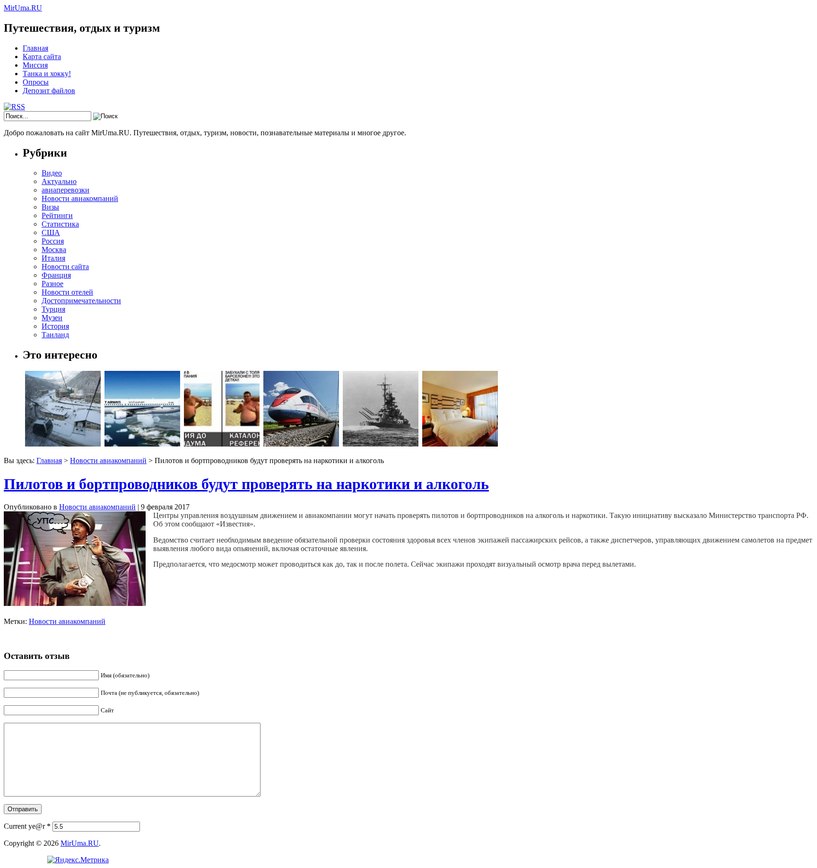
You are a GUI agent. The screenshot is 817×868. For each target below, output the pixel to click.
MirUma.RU (23, 8)
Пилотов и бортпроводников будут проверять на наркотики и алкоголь (246, 483)
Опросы (36, 82)
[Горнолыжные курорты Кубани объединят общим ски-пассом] (63, 444)
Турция (53, 309)
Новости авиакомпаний (80, 198)
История (55, 326)
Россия (53, 241)
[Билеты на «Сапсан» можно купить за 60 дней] (301, 444)
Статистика (60, 224)
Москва (54, 249)
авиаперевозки (65, 190)
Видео (52, 173)
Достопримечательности (81, 301)
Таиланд (55, 335)
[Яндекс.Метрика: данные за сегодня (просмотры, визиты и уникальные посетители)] (78, 860)
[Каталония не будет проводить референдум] (222, 444)
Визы (50, 207)
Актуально (59, 181)
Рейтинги (57, 215)
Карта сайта (42, 57)
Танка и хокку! (47, 74)
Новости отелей (67, 292)
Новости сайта (65, 267)
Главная (35, 48)
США (51, 232)
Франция (56, 275)
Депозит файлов (49, 91)
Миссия (35, 65)
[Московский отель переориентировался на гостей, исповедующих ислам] (460, 444)
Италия (53, 258)
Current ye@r (27, 826)
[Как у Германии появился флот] (380, 444)
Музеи (52, 318)
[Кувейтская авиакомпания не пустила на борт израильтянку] (142, 444)
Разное (52, 284)
